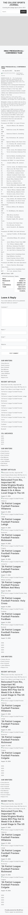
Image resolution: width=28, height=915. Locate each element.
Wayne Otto (4, 377)
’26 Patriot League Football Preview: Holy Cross (13, 601)
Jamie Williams (5, 373)
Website (3, 344)
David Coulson (5, 365)
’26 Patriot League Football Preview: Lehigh (14, 396)
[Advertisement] (14, 31)
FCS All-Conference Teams (11, 276)
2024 (2, 647)
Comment (4, 307)
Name (3, 329)
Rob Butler (4, 375)
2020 (2, 438)
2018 (2, 442)
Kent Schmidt (5, 367)
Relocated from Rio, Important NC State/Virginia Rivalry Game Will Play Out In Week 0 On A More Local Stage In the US (13, 387)
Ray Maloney (4, 369)
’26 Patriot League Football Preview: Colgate (11, 553)
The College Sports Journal (14, 4)
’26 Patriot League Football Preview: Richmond (11, 538)
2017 (2, 444)
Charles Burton (5, 659)
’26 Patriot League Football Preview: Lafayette (11, 569)
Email (3, 337)
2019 (2, 440)
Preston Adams (5, 794)
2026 (2, 643)
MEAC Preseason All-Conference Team (6, 283)
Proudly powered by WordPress (14, 910)
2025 (2, 645)
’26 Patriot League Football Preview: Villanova (11, 506)
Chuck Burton (5, 363)
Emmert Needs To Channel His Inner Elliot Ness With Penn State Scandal (21, 285)
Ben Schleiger (5, 371)
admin (18, 70)
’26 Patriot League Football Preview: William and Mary (11, 585)
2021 (2, 436)
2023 (2, 650)
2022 (2, 652)
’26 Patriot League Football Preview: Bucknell (11, 632)
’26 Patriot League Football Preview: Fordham (11, 616)
